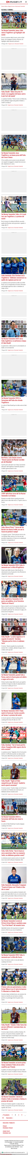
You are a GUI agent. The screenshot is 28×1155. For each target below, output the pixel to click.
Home (2, 6)
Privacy (5, 1126)
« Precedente (5, 1115)
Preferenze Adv (7, 1133)
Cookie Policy (6, 1131)
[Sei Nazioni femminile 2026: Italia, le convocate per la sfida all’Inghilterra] (14, 555)
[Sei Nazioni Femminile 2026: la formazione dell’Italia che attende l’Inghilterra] (14, 388)
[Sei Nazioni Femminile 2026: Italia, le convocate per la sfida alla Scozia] (14, 945)
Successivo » (9, 1118)
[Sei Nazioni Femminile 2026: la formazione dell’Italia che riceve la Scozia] (14, 807)
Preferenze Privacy (8, 1128)
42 (3, 1118)
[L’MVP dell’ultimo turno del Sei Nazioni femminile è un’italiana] (14, 483)
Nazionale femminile (20, 6)
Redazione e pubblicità (9, 1123)
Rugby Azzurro (11, 6)
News (6, 6)
